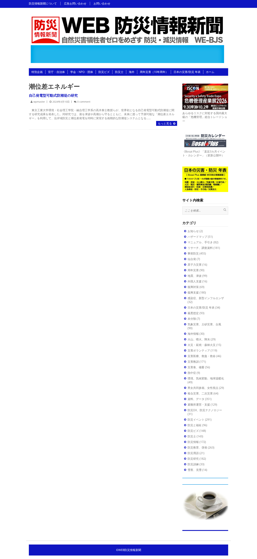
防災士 (119, 72)
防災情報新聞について (43, 3)
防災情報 (193, 442)
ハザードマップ (197, 237)
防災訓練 (193, 464)
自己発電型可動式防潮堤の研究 (53, 95)
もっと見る (165, 123)
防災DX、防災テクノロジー (205, 410)
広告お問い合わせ (75, 3)
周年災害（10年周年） (154, 72)
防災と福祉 (195, 425)
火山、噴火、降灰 (199, 339)
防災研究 (193, 459)
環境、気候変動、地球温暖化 (206, 378)
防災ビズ (104, 72)
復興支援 (193, 292)
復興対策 (193, 287)
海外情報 (193, 334)
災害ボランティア (199, 350)
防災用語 (193, 453)
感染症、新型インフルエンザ (206, 298)
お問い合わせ (102, 3)
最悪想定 (193, 313)
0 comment (83, 101)
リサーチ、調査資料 (200, 248)
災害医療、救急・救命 (202, 356)
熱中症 (192, 373)
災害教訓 (193, 362)
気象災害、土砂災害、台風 (204, 324)
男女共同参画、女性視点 (203, 388)
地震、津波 (195, 276)
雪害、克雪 (195, 470)
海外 (131, 72)
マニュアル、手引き (200, 242)
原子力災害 (195, 264)
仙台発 (192, 259)
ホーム (210, 72)
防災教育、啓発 (197, 447)
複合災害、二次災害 (200, 393)
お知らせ (193, 231)
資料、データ (196, 399)
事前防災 (193, 253)
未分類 (192, 319)
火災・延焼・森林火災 (202, 345)
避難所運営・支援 (199, 404)
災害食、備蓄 (196, 367)
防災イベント (196, 419)
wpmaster (39, 101)
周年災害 (193, 270)
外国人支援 (195, 281)
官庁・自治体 (56, 72)
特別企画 (37, 72)
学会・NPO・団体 (81, 72)
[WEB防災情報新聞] (127, 38)
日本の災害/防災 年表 (187, 72)
